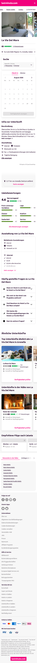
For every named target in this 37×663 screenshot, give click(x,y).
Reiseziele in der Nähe (10, 458)
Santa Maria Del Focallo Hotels (12, 481)
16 (32, 94)
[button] (18, 24)
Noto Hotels (6, 464)
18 (9, 99)
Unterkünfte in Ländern (8, 607)
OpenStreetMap (31, 164)
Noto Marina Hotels (9, 467)
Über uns (4, 516)
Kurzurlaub (5, 588)
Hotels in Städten (7, 594)
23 (32, 99)
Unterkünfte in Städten (8, 604)
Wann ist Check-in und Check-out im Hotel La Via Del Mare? (18, 289)
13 (18, 94)
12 (14, 94)
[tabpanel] (18, 476)
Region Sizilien (10, 9)
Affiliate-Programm (7, 545)
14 (23, 94)
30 (32, 103)
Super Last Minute (7, 591)
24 (5, 103)
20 (18, 99)
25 (9, 103)
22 (27, 99)
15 (27, 94)
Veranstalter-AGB (7, 532)
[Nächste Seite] (33, 458)
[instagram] (6, 499)
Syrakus (20, 9)
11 (9, 94)
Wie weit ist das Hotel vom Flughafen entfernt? (16, 297)
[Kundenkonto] (34, 3)
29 (27, 103)
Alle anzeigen (7, 158)
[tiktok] (14, 499)
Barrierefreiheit (6, 574)
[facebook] (3, 499)
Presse (4, 538)
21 (23, 99)
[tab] (10, 458)
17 (5, 99)
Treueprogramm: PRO (8, 580)
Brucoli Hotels (7, 487)
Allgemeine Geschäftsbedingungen (12, 519)
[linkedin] (10, 499)
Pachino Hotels (7, 484)
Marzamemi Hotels (8, 478)
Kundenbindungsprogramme (10, 548)
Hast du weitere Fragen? (16, 321)
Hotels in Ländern (7, 597)
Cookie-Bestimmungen (8, 526)
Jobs (3, 535)
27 (18, 103)
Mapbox (23, 164)
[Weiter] (31, 78)
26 (14, 103)
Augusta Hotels (8, 473)
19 (14, 99)
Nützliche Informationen (9, 568)
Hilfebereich (5, 555)
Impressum (5, 541)
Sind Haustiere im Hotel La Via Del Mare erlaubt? (18, 304)
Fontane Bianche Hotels (10, 476)
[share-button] (30, 15)
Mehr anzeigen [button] (8, 270)
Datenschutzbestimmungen (10, 522)
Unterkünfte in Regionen (9, 610)
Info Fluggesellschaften (9, 561)
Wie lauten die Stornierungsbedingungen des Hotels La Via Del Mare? (18, 313)
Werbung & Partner (7, 565)
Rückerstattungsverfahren (9, 558)
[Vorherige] (5, 78)
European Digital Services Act (10, 571)
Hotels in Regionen (7, 600)
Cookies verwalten (7, 529)
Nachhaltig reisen (7, 613)
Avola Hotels (7, 470)
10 (5, 94)
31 (5, 108)
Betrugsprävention (7, 577)
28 (23, 103)
